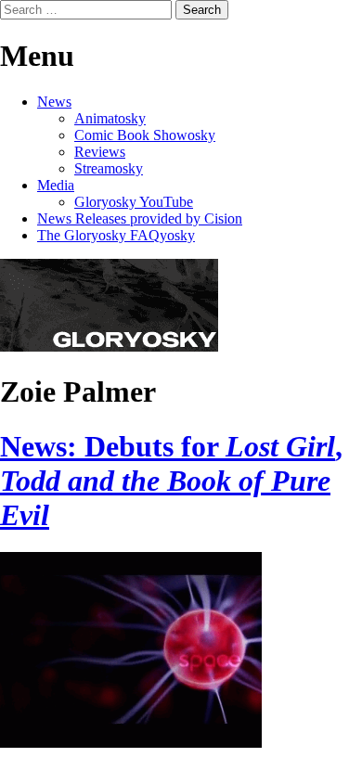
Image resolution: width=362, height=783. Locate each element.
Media (55, 185)
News (54, 101)
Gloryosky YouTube (133, 202)
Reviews (99, 152)
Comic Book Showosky (144, 135)
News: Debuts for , (171, 481)
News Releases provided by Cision (139, 218)
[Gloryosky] (109, 346)
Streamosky (108, 168)
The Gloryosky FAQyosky (116, 235)
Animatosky (110, 118)
